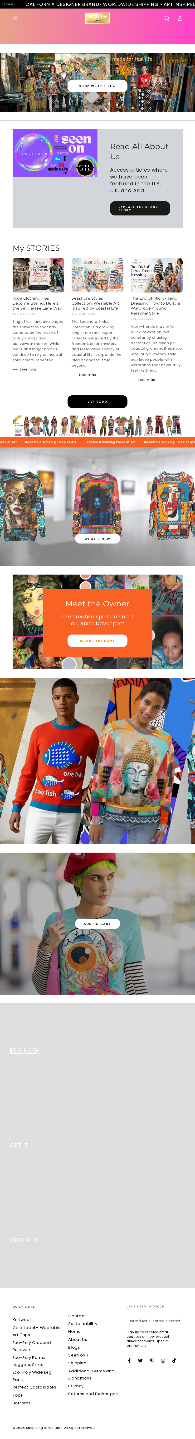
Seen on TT (79, 1355)
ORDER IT (24, 1240)
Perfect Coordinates (34, 1387)
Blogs (74, 1347)
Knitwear (22, 1319)
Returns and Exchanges (93, 1394)
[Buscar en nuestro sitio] (166, 18)
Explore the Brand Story (138, 208)
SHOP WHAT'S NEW (97, 86)
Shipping (77, 1363)
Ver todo (97, 402)
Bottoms (22, 1403)
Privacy (75, 1386)
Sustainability (82, 1323)
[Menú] (15, 18)
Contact (77, 1316)
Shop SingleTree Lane (44, 1428)
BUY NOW (24, 1050)
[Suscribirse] (179, 1320)
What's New (97, 539)
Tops (18, 1395)
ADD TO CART (97, 924)
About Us (77, 1339)
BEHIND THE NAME (97, 641)
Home (74, 1331)
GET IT (19, 1145)
